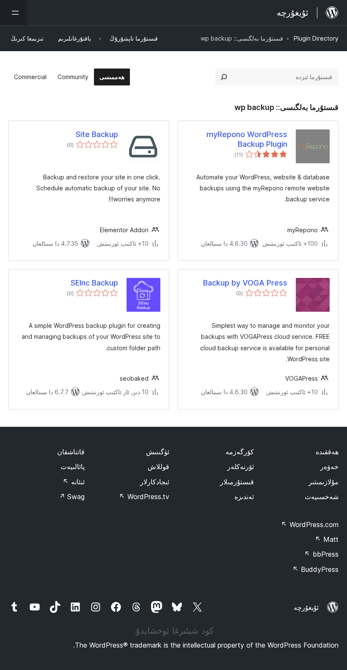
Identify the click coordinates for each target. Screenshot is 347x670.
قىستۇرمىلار (237, 482)
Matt (327, 539)
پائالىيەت (73, 466)
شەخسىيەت (322, 496)
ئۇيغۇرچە (306, 607)
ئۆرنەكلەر (240, 466)
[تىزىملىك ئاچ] (13, 12)
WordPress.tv (144, 496)
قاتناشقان (71, 452)
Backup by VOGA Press (245, 282)
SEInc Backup (94, 282)
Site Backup (97, 134)
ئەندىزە (244, 496)
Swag (72, 496)
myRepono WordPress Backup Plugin (247, 139)
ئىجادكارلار (154, 482)
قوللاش (158, 466)
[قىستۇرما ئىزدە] (223, 77)
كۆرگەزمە (240, 452)
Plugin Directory (316, 38)
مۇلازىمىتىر (323, 482)
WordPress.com (310, 524)
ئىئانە (74, 482)
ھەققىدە (327, 452)
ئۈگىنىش (157, 452)
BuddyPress (315, 569)
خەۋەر (329, 466)
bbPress (321, 554)
